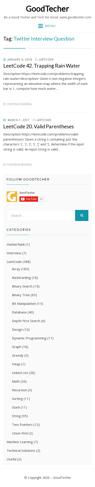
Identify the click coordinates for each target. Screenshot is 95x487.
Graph (16, 346)
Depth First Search (26, 321)
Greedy (17, 355)
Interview (14, 253)
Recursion (19, 390)
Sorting (17, 398)
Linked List (20, 372)
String (16, 416)
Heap (16, 364)
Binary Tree (21, 295)
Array (16, 269)
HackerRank (16, 244)
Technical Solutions (21, 450)
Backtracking (21, 277)
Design (17, 329)
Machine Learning (20, 442)
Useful (11, 459)
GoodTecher (47, 8)
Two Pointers (22, 424)
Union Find (20, 433)
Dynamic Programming (29, 338)
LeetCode (46, 59)
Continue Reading (19, 104)
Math (16, 381)
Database (19, 312)
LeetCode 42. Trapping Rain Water (41, 66)
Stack (16, 407)
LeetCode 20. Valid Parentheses (38, 126)
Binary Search (22, 286)
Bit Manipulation (24, 303)
